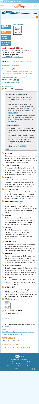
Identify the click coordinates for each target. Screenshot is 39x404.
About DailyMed (15, 359)
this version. (29, 73)
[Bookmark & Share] (34, 369)
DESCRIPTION (8, 153)
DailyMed (19, 6)
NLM (13, 366)
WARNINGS (28, 111)
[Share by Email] (32, 369)
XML (23, 77)
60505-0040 (19, 57)
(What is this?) (19, 89)
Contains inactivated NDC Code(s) (12, 48)
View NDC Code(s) (20, 347)
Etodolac (7, 299)
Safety (4, 32)
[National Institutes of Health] (3, 1)
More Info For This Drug (6, 44)
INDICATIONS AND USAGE (11, 189)
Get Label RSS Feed (8, 347)
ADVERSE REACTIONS (10, 242)
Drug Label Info (5, 27)
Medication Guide (10, 287)
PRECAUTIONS (12, 113)
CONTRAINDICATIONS (23, 119)
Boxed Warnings (7, 332)
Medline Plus (6, 341)
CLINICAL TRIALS (9, 177)
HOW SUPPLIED (9, 277)
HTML (14, 79)
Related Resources (5, 37)
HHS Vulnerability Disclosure (23, 363)
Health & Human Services (25, 366)
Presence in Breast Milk (14, 334)
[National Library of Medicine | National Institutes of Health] (19, 356)
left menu (5, 326)
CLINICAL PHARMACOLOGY (12, 165)
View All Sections (7, 86)
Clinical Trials (15, 341)
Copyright (16, 362)
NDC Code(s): (6, 50)
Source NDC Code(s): (8, 57)
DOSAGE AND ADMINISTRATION (13, 265)
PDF (20, 77)
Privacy (24, 362)
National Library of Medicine (13, 1)
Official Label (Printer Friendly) (11, 82)
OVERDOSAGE (8, 253)
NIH (8, 366)
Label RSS (33, 17)
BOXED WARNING (9, 89)
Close (7, 149)
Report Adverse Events (20, 332)
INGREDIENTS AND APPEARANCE (13, 311)
